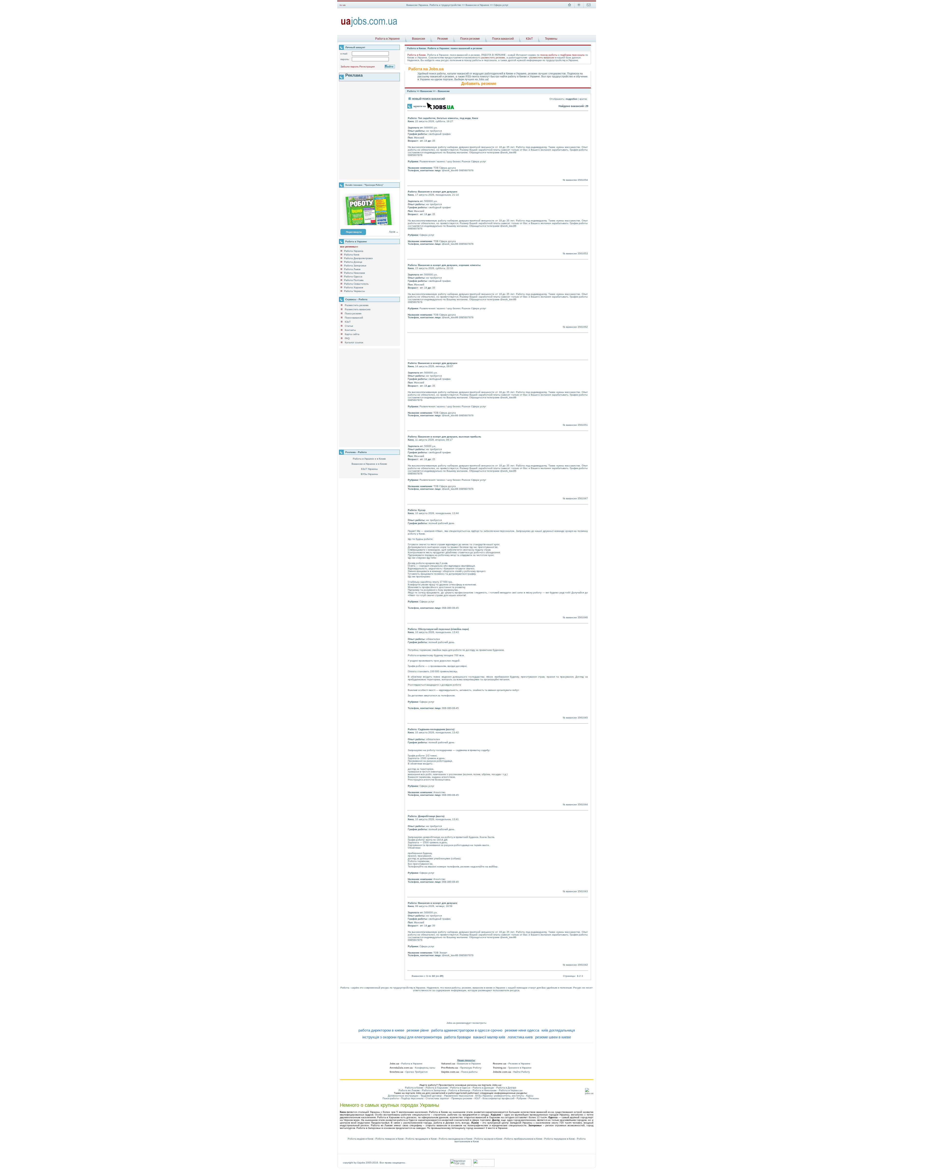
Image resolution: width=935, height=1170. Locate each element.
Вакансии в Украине (477, 5)
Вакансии (418, 38)
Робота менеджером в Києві (455, 1138)
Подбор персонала (412, 1098)
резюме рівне (418, 1030)
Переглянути (354, 232)
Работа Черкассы (354, 291)
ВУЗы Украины (369, 474)
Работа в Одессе (460, 1087)
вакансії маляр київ (489, 1037)
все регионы (349, 246)
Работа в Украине (387, 38)
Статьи (349, 326)
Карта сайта (352, 334)
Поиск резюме (470, 38)
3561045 (583, 717)
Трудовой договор (431, 1095)
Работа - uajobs (349, 987)
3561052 (583, 327)
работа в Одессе (407, 1120)
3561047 (583, 498)
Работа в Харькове (437, 1087)
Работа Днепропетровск (358, 258)
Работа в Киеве (416, 55)
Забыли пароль (350, 66)
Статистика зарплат (437, 1098)
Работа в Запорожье (434, 1090)
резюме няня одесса (522, 1030)
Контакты (350, 330)
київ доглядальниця (558, 1030)
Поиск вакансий (503, 38)
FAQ (347, 338)
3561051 (583, 425)
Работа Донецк (353, 262)
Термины (551, 38)
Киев (411, 121)
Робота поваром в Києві (389, 1138)
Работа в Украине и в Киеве (369, 458)
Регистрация (366, 66)
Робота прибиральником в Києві (523, 1138)
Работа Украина (353, 251)
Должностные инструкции (403, 1095)
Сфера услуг (478, 161)
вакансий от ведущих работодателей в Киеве (485, 73)
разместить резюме (493, 57)
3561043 (583, 891)
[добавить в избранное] (579, 7)
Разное (466, 161)
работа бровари (457, 1037)
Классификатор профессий (498, 1098)
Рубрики (521, 1098)
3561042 (583, 964)
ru (341, 5)
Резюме (442, 38)
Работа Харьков (353, 287)
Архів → (393, 231)
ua (344, 5)
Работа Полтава (354, 280)
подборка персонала (572, 55)
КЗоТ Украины (369, 469)
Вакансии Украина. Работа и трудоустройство (433, 5)
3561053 (583, 253)
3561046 (583, 617)
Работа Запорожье (355, 265)
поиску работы (548, 55)
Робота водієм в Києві (360, 1138)
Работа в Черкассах (511, 1090)
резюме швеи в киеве (553, 1037)
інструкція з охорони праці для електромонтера (402, 1037)
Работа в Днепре (506, 1087)
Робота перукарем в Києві (559, 1138)
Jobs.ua (451, 1023)
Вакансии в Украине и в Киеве (369, 464)
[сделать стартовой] (569, 7)
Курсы (529, 1095)
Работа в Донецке (483, 1087)
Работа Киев (351, 254)
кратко (583, 99)
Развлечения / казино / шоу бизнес (440, 161)
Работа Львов (352, 269)
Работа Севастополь (356, 283)
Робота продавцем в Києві (421, 1138)
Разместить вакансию (358, 309)
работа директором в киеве (381, 1030)
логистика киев (520, 1037)
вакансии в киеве (483, 987)
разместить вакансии (541, 57)
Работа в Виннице (459, 1090)
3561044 (583, 804)
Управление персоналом (458, 1095)
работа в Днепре (444, 1122)
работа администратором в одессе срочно (466, 1030)
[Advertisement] (498, 22)
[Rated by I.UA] (484, 1165)
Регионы (534, 1098)
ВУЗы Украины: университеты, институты (499, 1095)
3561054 (583, 180)
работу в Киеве (517, 76)
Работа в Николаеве (485, 1090)
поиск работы (452, 987)
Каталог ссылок (354, 342)
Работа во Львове (409, 1090)
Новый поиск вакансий (428, 99)
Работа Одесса (353, 276)
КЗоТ (529, 38)
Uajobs (361, 1162)
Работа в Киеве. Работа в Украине (428, 48)
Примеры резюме (461, 1098)
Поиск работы (391, 1098)
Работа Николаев (354, 273)
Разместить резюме (357, 305)
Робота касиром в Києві (488, 1138)
